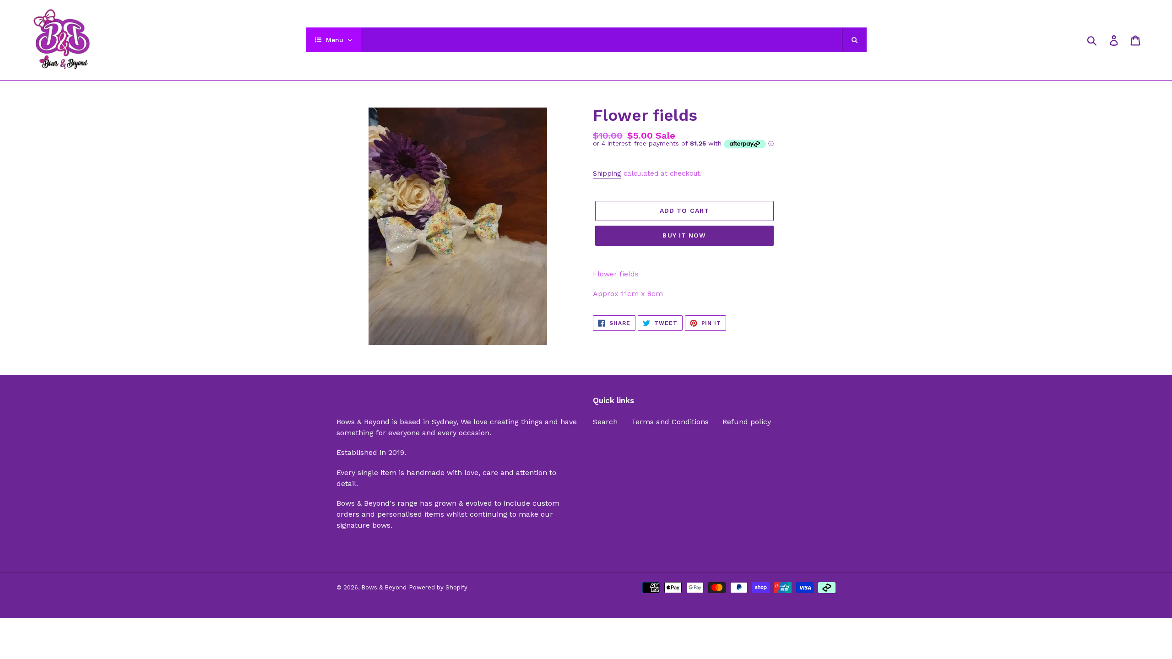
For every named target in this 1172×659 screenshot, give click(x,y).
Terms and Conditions (670, 421)
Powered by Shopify (438, 587)
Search (605, 421)
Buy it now (684, 235)
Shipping (607, 173)
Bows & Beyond (384, 587)
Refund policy (746, 421)
